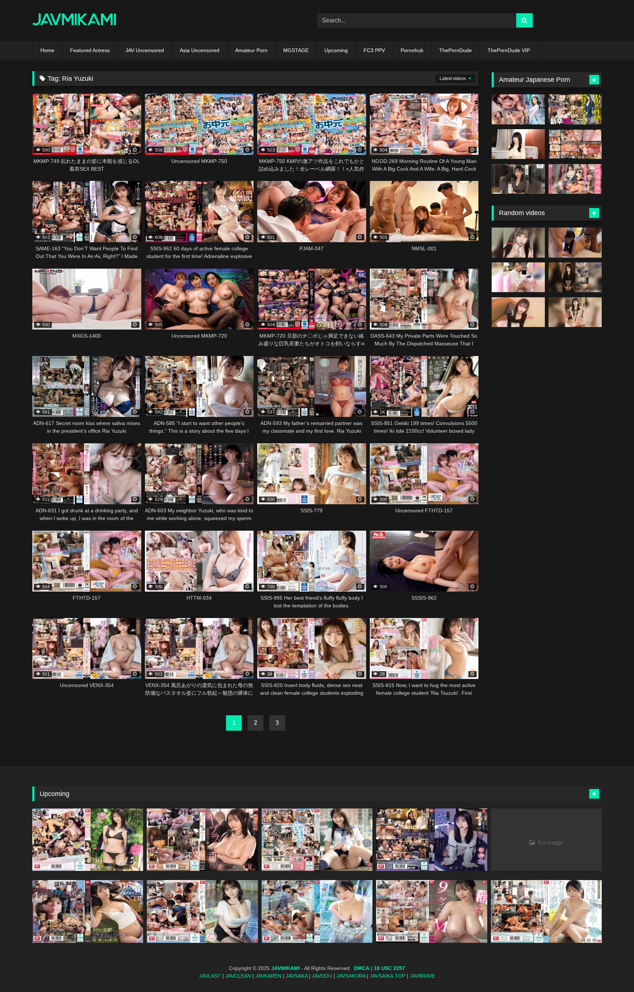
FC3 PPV (374, 50)
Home (47, 50)
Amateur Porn (251, 50)
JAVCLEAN (238, 976)
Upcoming (336, 50)
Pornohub (412, 50)
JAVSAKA (296, 976)
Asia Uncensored (199, 50)
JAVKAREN (268, 976)
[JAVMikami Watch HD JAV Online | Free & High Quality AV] (74, 21)
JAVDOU (322, 976)
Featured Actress (90, 50)
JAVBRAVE (422, 976)
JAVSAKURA (350, 976)
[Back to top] (611, 970)
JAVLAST (210, 976)
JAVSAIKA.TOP (387, 976)
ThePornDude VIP (509, 50)
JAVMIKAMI (285, 968)
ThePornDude (455, 50)
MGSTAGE (296, 50)
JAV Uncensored (144, 50)
